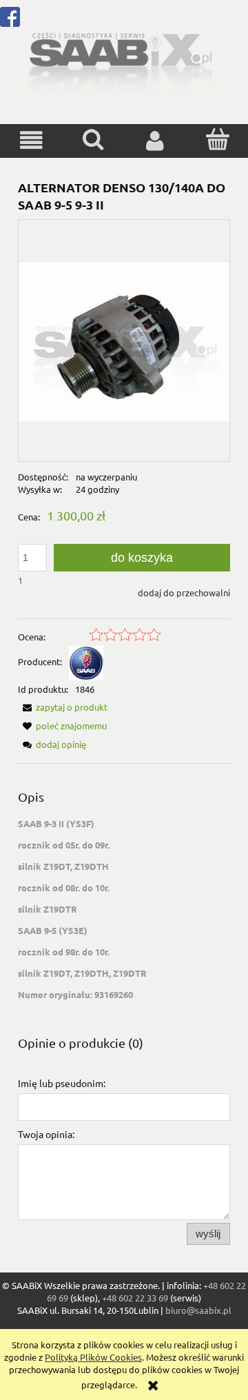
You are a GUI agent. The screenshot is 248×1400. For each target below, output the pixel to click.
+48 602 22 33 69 (135, 1297)
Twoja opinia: (46, 1134)
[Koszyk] (217, 139)
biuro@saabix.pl (198, 1310)
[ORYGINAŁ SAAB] (86, 661)
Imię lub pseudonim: (61, 1083)
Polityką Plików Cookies (93, 1357)
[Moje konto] (155, 140)
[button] (31, 140)
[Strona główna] (120, 57)
